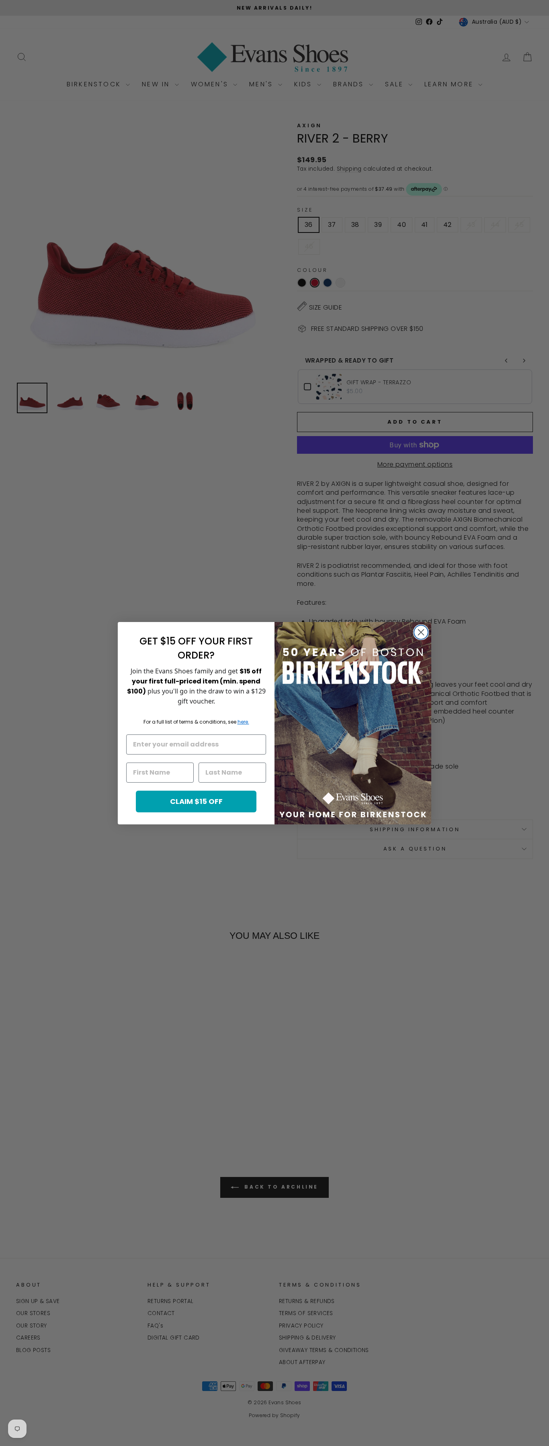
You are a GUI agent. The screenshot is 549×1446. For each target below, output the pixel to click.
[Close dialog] (421, 632)
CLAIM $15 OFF (196, 801)
